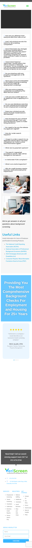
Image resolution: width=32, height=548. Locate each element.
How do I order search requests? (12, 134)
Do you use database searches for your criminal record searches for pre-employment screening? (16, 105)
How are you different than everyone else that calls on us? (15, 36)
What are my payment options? (16, 148)
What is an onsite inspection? (16, 164)
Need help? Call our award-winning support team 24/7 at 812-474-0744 (16, 457)
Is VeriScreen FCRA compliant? (16, 160)
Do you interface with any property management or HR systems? (14, 74)
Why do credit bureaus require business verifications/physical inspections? (15, 170)
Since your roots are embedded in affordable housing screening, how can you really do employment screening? (16, 83)
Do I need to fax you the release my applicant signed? (16, 128)
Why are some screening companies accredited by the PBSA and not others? (14, 90)
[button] (27, 6)
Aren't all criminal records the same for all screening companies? (15, 43)
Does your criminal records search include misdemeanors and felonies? (15, 112)
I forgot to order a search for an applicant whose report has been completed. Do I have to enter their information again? (16, 141)
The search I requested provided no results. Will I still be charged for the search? (15, 153)
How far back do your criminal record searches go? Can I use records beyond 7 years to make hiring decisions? (15, 121)
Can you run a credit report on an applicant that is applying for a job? (16, 98)
